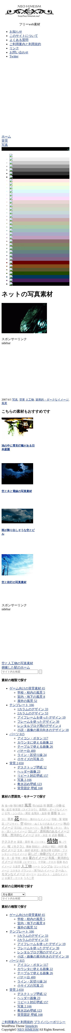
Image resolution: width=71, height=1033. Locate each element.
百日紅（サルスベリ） (27, 827)
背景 (22, 399)
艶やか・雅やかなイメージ (35, 819)
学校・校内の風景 (31, 692)
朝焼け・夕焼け (41, 846)
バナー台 (26, 750)
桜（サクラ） (16, 846)
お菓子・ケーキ (14, 878)
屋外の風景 (27, 701)
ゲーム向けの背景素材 (27, 688)
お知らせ (15, 31)
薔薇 (54, 813)
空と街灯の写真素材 (14, 582)
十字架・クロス (47, 862)
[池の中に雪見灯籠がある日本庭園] (17, 437)
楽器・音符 (23, 841)
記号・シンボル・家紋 (18, 813)
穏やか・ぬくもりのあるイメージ (43, 823)
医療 (59, 862)
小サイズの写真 (30, 759)
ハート (36, 866)
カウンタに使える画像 (35, 742)
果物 (28, 846)
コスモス (15, 870)
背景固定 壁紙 (30, 788)
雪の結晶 (37, 805)
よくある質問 (18, 40)
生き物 (45, 827)
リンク (14, 48)
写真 (15, 399)
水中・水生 (41, 835)
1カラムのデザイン (32, 709)
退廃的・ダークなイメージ (52, 399)
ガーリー (31, 874)
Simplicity (31, 1026)
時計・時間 (57, 846)
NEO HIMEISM (27, 1029)
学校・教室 (21, 858)
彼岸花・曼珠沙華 (41, 850)
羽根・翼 (56, 819)
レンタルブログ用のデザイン (39, 725)
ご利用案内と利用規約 (25, 44)
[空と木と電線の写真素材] (17, 483)
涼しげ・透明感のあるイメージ (48, 831)
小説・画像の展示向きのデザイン (43, 730)
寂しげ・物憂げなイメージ (46, 854)
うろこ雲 (29, 878)
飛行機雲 (18, 805)
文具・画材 (23, 850)
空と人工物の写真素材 (17, 663)
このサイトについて (23, 35)
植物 (52, 841)
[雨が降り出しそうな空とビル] (17, 522)
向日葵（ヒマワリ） (25, 862)
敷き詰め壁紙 (29, 784)
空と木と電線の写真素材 (17, 491)
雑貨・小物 (54, 805)
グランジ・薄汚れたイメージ (37, 870)
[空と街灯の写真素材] (17, 574)
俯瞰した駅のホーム (16, 667)
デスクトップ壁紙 (32, 767)
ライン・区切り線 (32, 755)
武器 (54, 835)
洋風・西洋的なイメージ (18, 835)
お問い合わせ (18, 52)
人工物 (30, 399)
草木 (10, 819)
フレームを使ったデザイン (38, 721)
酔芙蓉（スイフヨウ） (25, 809)
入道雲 (16, 866)
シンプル (47, 866)
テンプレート (21, 705)
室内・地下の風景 (31, 696)
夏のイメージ (38, 858)
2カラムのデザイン (32, 713)
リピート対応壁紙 (32, 775)
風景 (4, 403)
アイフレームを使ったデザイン (41, 717)
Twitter (13, 56)
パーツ (16, 734)
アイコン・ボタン (32, 738)
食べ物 (9, 805)
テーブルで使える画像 (35, 746)
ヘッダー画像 (28, 771)
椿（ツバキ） (38, 841)
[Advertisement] (35, 97)
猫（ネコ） (56, 827)
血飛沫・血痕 (39, 813)
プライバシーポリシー (49, 1022)
